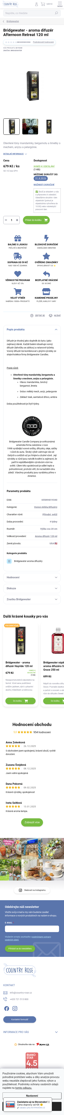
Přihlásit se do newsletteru (20, 949)
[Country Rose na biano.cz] (31, 1061)
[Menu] (60, 4)
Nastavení (32, 1095)
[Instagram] (14, 1008)
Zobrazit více (32, 822)
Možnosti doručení (44, 185)
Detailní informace (13, 154)
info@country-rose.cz (21, 992)
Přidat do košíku (33, 220)
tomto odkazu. (23, 1087)
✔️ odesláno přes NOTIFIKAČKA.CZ (31, 1108)
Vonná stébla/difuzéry (45, 507)
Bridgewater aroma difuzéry (28, 561)
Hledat (56, 13)
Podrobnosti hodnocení (43, 42)
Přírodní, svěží (50, 514)
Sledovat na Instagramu (35, 890)
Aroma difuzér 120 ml (46, 536)
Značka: (12, 50)
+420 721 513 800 (19, 999)
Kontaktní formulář (19, 1019)
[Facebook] (6, 1008)
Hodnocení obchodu (32, 724)
